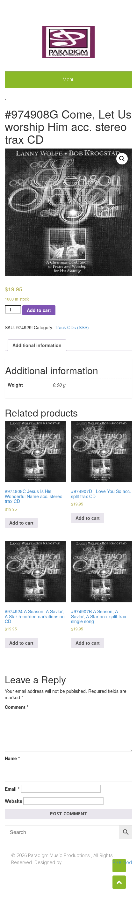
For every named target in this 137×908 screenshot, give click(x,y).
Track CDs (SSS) (72, 327)
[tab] (37, 345)
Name (12, 758)
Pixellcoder (119, 862)
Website (13, 801)
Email (12, 789)
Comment (16, 707)
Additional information (36, 345)
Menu (68, 79)
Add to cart (39, 310)
